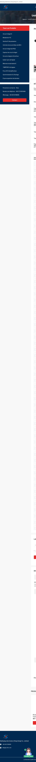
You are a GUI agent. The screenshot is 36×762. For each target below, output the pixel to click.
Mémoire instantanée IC (9, 63)
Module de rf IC (7, 37)
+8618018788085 (14, 95)
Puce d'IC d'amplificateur (10, 71)
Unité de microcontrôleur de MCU (12, 45)
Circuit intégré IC (7, 34)
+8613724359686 (21, 91)
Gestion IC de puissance (9, 41)
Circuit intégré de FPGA (9, 48)
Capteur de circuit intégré (10, 52)
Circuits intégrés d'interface (11, 56)
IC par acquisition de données (11, 78)
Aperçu (25, 19)
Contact (14, 100)
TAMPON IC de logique (9, 67)
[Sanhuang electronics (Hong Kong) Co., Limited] (5, 7)
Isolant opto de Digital (9, 60)
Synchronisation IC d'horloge (11, 74)
